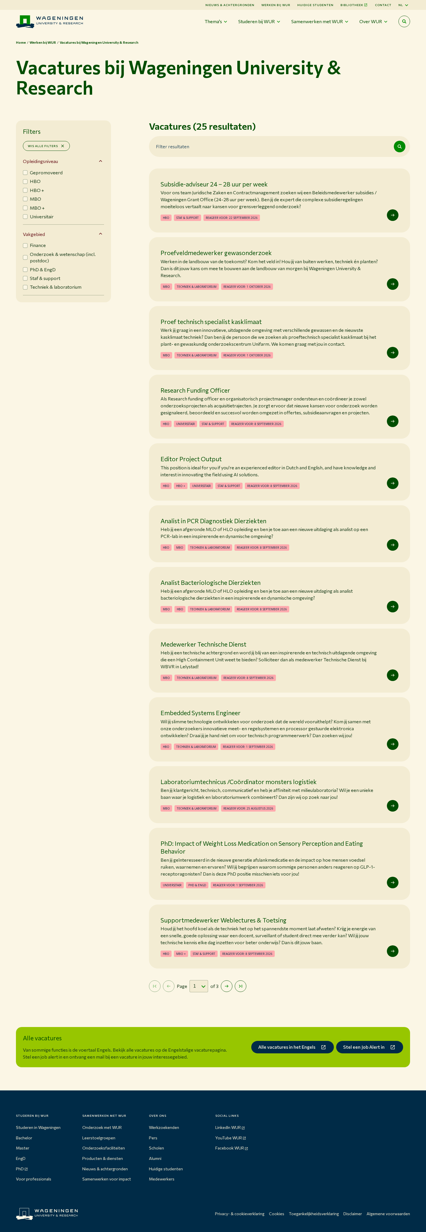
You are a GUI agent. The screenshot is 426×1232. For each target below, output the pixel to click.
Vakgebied (34, 234)
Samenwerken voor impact (106, 1178)
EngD (21, 1158)
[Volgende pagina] (226, 986)
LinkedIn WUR (228, 1127)
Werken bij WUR (275, 5)
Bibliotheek (352, 5)
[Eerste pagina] (155, 986)
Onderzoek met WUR (102, 1127)
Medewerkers (161, 1178)
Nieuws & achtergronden (105, 1168)
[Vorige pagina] (168, 986)
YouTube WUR (228, 1137)
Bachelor (24, 1137)
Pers (153, 1137)
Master (22, 1147)
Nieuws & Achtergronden (229, 5)
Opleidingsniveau (40, 161)
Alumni (155, 1158)
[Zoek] (399, 146)
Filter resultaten (172, 146)
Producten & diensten (102, 1158)
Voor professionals (33, 1178)
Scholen (156, 1147)
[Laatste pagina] (240, 986)
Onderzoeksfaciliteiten (103, 1147)
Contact (383, 5)
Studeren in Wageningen (38, 1127)
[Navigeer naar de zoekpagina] (404, 21)
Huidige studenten (315, 5)
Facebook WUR (229, 1147)
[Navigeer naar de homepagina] (49, 21)
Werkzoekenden (164, 1127)
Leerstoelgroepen (98, 1137)
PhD (20, 1168)
